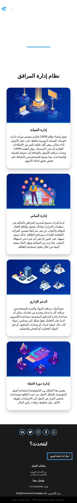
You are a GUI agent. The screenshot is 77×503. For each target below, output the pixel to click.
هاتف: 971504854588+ (38, 487)
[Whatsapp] (54, 432)
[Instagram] (38, 432)
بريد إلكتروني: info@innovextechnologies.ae (38, 493)
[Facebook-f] (46, 432)
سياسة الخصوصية (24, 500)
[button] (71, 9)
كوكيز (14, 500)
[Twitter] (30, 432)
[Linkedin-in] (22, 432)
